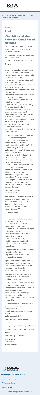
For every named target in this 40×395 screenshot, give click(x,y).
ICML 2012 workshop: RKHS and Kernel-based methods (20, 39)
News (7, 15)
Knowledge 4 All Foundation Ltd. (13, 375)
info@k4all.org (9, 383)
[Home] (3, 15)
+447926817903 (10, 380)
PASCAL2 (8, 31)
